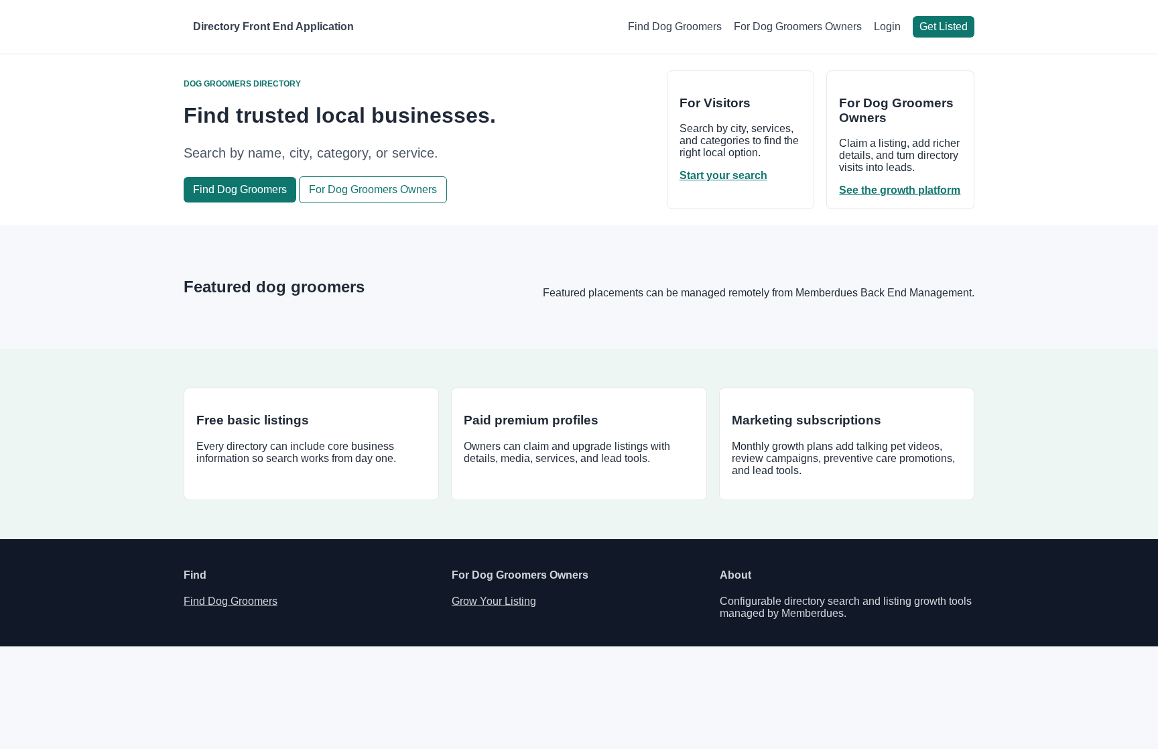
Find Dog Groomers (675, 26)
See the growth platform (899, 190)
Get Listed (943, 26)
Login (887, 26)
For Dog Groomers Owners (798, 26)
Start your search (723, 175)
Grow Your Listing (494, 601)
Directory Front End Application (273, 26)
